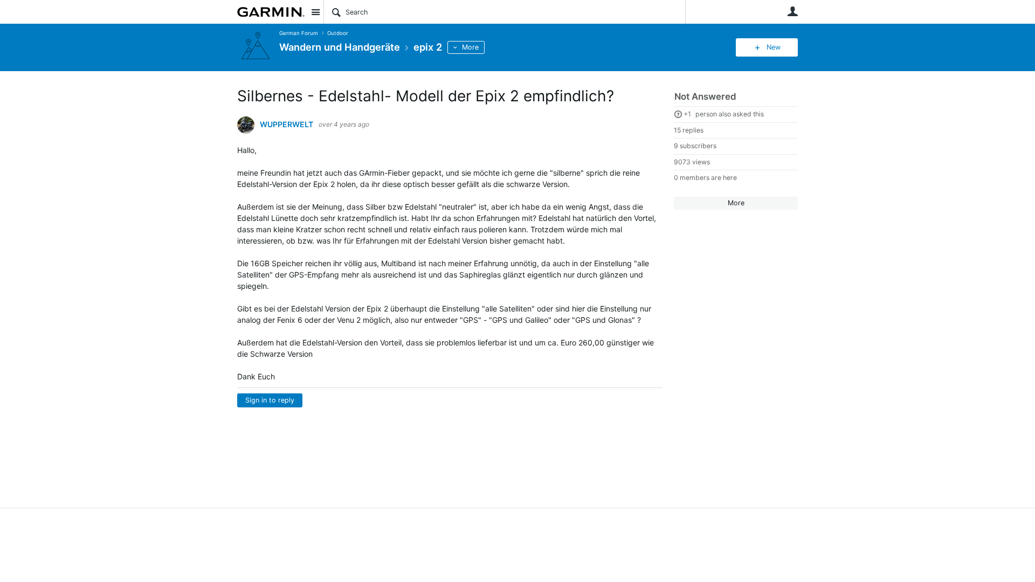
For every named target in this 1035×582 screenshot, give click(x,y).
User (792, 11)
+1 (687, 114)
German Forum (298, 33)
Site (315, 12)
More (470, 47)
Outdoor (337, 33)
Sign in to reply (269, 400)
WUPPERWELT (286, 124)
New (774, 47)
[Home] (271, 12)
